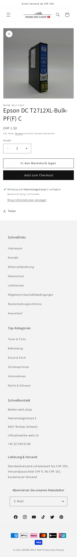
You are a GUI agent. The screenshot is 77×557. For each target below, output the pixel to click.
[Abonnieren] (62, 501)
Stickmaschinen (18, 367)
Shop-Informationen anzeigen (27, 200)
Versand (19, 133)
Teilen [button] (12, 211)
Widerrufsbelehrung (21, 267)
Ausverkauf (15, 313)
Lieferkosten (16, 285)
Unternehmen (17, 376)
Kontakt (13, 257)
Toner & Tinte (17, 339)
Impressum (15, 248)
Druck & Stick (17, 357)
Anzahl (7, 140)
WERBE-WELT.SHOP (32, 549)
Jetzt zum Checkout (38, 175)
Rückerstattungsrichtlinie (25, 304)
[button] (8, 14)
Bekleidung (15, 348)
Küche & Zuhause (19, 385)
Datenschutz (16, 276)
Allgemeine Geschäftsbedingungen (30, 294)
